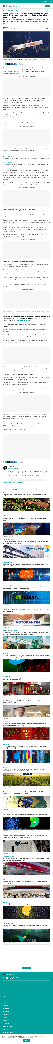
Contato (5, 1029)
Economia (5, 1002)
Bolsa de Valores (28, 479)
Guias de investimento (8, 1014)
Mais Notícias (26, 968)
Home (4, 983)
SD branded (5, 1017)
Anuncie (5, 1020)
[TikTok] (13, 978)
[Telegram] (16, 978)
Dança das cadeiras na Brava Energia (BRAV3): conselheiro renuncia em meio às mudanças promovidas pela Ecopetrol (25, 165)
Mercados (20, 482)
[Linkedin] (10, 978)
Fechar (26, 1040)
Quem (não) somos (7, 1026)
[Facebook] (21, 978)
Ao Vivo (19, 479)
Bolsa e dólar (6, 990)
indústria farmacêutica (10, 482)
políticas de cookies (28, 1037)
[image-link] (26, 504)
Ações (13, 479)
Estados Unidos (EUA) (40, 479)
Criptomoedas (6, 993)
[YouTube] (7, 978)
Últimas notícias (7, 986)
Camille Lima (6, 27)
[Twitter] (19, 978)
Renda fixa (5, 1005)
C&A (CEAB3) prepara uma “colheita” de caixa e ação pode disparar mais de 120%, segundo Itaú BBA (26, 159)
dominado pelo (14, 67)
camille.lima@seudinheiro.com (14, 468)
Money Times (6, 1023)
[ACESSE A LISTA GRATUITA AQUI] (25, 320)
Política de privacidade (8, 1032)
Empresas (5, 996)
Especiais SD (6, 1011)
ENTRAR (47, 6)
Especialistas (6, 1008)
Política (5, 999)
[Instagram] (3, 978)
